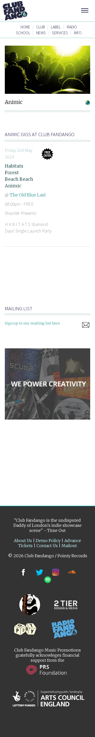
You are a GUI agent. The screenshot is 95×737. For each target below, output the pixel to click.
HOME (25, 26)
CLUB (40, 26)
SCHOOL (23, 32)
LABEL (56, 26)
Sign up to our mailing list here (32, 323)
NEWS (41, 32)
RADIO (72, 26)
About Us (23, 540)
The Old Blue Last (28, 195)
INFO (78, 32)
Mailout (69, 545)
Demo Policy (48, 540)
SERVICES (60, 32)
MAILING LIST (18, 308)
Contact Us (47, 545)
